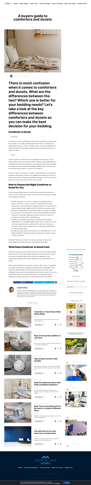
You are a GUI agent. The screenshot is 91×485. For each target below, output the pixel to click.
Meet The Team (70, 3)
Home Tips (34, 3)
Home (16, 3)
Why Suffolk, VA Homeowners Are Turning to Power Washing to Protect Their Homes (75, 357)
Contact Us (81, 3)
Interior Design (44, 3)
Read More (38, 324)
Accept (66, 482)
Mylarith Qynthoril (73, 362)
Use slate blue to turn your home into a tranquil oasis (45, 432)
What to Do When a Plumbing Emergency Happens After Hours (75, 383)
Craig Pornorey (17, 76)
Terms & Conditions (31, 467)
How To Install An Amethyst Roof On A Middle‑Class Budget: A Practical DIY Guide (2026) (75, 439)
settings (58, 483)
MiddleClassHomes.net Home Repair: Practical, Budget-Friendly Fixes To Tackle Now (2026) (75, 410)
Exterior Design (57, 3)
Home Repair (24, 3)
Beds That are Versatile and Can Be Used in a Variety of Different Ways (47, 408)
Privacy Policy (45, 467)
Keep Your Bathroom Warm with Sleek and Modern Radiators (47, 384)
